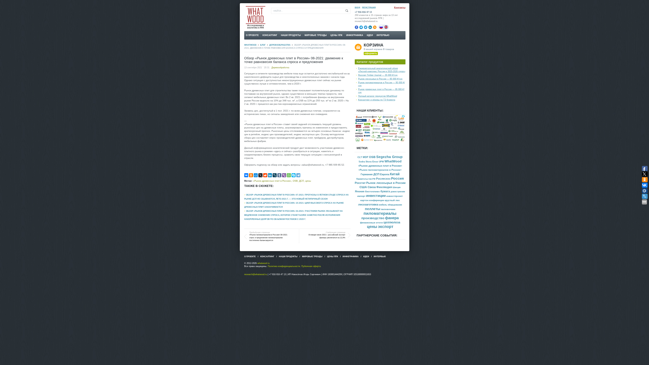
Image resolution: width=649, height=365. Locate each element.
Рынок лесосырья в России (385, 183)
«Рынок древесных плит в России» (272, 180)
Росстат (360, 183)
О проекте (252, 35)
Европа (384, 174)
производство (372, 218)
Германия (367, 174)
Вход (357, 7)
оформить (371, 53)
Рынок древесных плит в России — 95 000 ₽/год (381, 91)
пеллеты (372, 209)
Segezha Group (389, 157)
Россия (397, 178)
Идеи (370, 35)
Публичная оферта (311, 266)
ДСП (301, 180)
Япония (359, 191)
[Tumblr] (279, 175)
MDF (365, 157)
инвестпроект (394, 196)
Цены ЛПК (336, 35)
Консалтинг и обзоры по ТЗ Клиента (376, 100)
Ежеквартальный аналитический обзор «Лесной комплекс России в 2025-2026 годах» (381, 70)
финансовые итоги (371, 222)
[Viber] (284, 175)
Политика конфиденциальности (284, 266)
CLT (359, 157)
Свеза (372, 187)
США (363, 187)
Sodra (362, 161)
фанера (392, 218)
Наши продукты (291, 35)
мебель (383, 204)
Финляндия (384, 187)
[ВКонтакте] (246, 175)
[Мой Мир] (256, 175)
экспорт (385, 227)
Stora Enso (372, 161)
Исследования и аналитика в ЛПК (255, 26)
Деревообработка (280, 45)
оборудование (395, 205)
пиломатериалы (380, 213)
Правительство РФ (365, 179)
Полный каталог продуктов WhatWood (377, 96)
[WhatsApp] (289, 175)
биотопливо (372, 191)
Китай (395, 174)
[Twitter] (365, 27)
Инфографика (354, 35)
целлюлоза (391, 222)
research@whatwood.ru (255, 274)
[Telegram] (361, 27)
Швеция (397, 187)
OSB (295, 180)
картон (364, 200)
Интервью (383, 35)
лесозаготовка (368, 204)
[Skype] (294, 175)
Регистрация (369, 7)
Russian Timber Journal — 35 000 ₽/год (378, 75)
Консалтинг (269, 35)
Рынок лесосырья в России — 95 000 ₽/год (380, 79)
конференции (376, 200)
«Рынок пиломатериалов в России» (380, 170)
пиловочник (388, 209)
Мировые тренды (316, 35)
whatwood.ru (263, 263)
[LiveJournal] (275, 175)
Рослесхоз (383, 178)
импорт (361, 196)
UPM (381, 161)
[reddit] (265, 175)
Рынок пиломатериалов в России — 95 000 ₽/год (381, 84)
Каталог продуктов (370, 62)
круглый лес (392, 200)
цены (308, 180)
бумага (385, 191)
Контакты (399, 7)
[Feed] (375, 27)
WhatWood (250, 45)
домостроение (398, 191)
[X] (260, 175)
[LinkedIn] (370, 27)
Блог (263, 45)
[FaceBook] (356, 27)
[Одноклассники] (251, 175)
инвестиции (376, 196)
